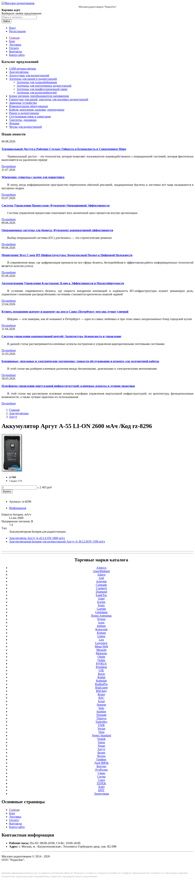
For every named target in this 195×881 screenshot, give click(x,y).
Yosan (101, 745)
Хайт (101, 786)
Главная (14, 37)
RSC (101, 697)
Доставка (15, 44)
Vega (101, 732)
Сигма (101, 776)
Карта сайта (17, 54)
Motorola (101, 653)
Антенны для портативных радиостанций (44, 85)
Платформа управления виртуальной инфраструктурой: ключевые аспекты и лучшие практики (68, 386)
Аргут (13, 416)
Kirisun (101, 632)
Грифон (101, 759)
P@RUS (101, 663)
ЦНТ (101, 790)
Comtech (101, 588)
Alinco (101, 574)
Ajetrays (101, 567)
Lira (101, 639)
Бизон (101, 752)
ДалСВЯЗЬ (101, 762)
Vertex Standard (101, 735)
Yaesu (101, 742)
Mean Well (101, 646)
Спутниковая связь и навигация (30, 116)
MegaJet (101, 649)
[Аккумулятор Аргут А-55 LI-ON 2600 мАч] (12, 470)
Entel (101, 598)
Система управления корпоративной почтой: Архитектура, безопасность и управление (61, 336)
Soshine (101, 711)
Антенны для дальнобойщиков (37, 82)
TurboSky (101, 721)
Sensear (101, 704)
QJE (101, 670)
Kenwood (101, 629)
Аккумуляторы (19, 72)
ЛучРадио (101, 769)
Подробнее (9, 166)
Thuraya (101, 718)
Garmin (101, 608)
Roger (101, 694)
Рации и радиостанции (24, 113)
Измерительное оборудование (28, 106)
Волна (101, 756)
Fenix (101, 605)
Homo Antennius (101, 615)
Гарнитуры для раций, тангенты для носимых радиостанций (48, 99)
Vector (101, 728)
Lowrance (101, 643)
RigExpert (101, 687)
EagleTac (101, 595)
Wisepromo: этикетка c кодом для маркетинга (33, 177)
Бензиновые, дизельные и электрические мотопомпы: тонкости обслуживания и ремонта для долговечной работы (80, 361)
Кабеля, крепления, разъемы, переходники (36, 109)
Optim (101, 660)
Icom (101, 622)
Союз (101, 780)
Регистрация (17, 31)
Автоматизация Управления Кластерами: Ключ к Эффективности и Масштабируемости (63, 283)
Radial (101, 677)
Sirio (101, 708)
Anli (101, 578)
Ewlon (101, 602)
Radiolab (101, 680)
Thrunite (101, 715)
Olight (101, 656)
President (101, 667)
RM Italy (101, 691)
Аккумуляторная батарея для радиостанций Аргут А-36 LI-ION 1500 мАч (57, 541)
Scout (101, 701)
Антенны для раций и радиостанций (33, 78)
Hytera (101, 619)
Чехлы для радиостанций (25, 126)
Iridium (101, 626)
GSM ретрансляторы (22, 68)
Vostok (101, 738)
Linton (101, 636)
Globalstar (101, 612)
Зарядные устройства (23, 102)
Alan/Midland (101, 571)
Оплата (14, 48)
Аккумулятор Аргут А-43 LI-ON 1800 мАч (37, 538)
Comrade (101, 584)
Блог (12, 41)
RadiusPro (101, 684)
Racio (101, 673)
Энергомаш (101, 793)
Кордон (101, 766)
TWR (101, 725)
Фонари (14, 123)
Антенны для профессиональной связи (42, 89)
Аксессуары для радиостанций (29, 75)
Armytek (101, 581)
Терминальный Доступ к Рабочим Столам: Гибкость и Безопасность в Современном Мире (64, 149)
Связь (101, 773)
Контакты (15, 51)
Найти (6, 21)
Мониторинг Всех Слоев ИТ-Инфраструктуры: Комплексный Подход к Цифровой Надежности (67, 255)
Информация (17, 508)
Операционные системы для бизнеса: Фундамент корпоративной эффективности (57, 230)
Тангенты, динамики (23, 120)
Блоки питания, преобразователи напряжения (39, 96)
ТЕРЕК (101, 783)
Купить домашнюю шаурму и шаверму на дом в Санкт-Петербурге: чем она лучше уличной (65, 311)
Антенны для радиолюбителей (37, 92)
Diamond (101, 591)
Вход (12, 27)
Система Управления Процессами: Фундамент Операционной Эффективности (55, 205)
